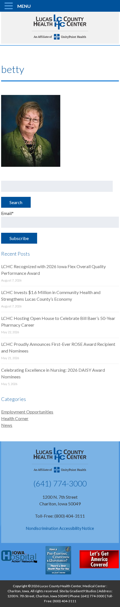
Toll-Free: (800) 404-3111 (60, 515)
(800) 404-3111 (64, 601)
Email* (7, 213)
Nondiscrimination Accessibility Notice (60, 528)
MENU (24, 6)
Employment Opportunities (27, 411)
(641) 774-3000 (60, 483)
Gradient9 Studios (83, 591)
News (6, 425)
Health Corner (14, 418)
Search (15, 202)
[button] (9, 6)
